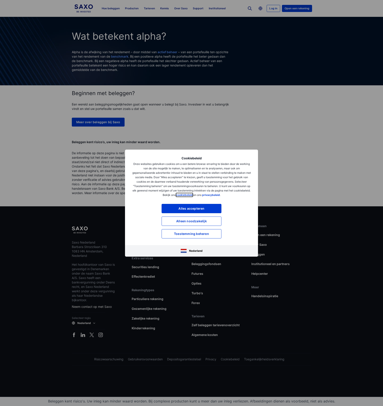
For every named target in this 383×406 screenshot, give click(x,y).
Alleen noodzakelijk (191, 221)
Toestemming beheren (191, 234)
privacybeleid (211, 195)
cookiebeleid (184, 195)
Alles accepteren (191, 208)
